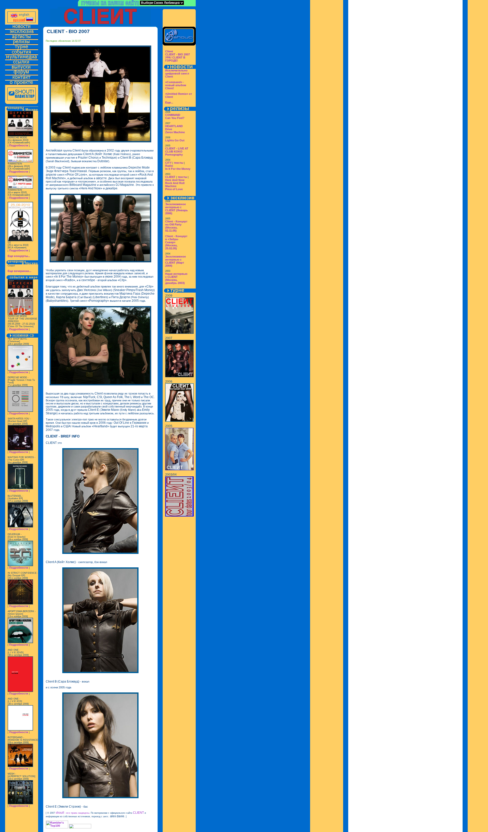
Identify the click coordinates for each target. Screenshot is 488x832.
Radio (169, 165)
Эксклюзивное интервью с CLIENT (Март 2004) (175, 261)
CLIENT (170, 176)
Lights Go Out (175, 140)
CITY (168, 162)
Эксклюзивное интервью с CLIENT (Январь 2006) (176, 209)
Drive (168, 129)
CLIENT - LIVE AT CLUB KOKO (176, 150)
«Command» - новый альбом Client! (175, 85)
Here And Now (175, 179)
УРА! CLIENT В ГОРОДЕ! (175, 59)
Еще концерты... (19, 256)
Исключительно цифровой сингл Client (177, 73)
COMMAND (172, 114)
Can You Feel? (175, 117)
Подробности (18, 145)
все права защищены (77, 813)
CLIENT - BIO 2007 (177, 54)
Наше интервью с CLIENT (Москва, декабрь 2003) (176, 278)
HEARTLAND (174, 126)
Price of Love (174, 189)
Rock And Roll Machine (175, 184)
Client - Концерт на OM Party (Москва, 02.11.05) (176, 226)
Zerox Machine (175, 132)
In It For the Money (177, 168)
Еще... (169, 102)
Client (169, 51)
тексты (178, 162)
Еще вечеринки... (19, 271)
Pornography (174, 154)
